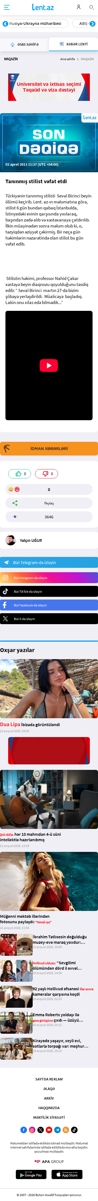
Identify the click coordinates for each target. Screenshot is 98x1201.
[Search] (92, 7)
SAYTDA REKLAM (49, 1079)
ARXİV (49, 1098)
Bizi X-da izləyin (24, 619)
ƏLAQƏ (49, 1088)
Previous (5, 24)
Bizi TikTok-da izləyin (28, 591)
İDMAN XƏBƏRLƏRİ (49, 448)
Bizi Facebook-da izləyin (30, 605)
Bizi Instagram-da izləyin (30, 578)
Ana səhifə (67, 59)
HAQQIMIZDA (49, 1107)
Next (92, 24)
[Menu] (7, 7)
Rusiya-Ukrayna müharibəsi (35, 23)
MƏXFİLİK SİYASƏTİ (49, 1117)
